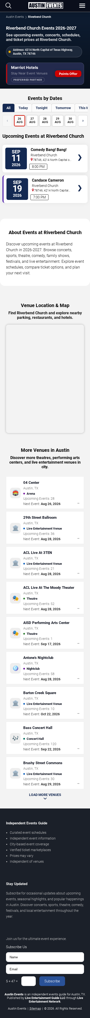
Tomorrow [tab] (63, 108)
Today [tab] (23, 108)
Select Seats (80, 150)
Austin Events (15, 17)
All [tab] (8, 108)
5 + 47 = (12, 981)
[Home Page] (45, 6)
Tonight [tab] (42, 108)
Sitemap (35, 1008)
